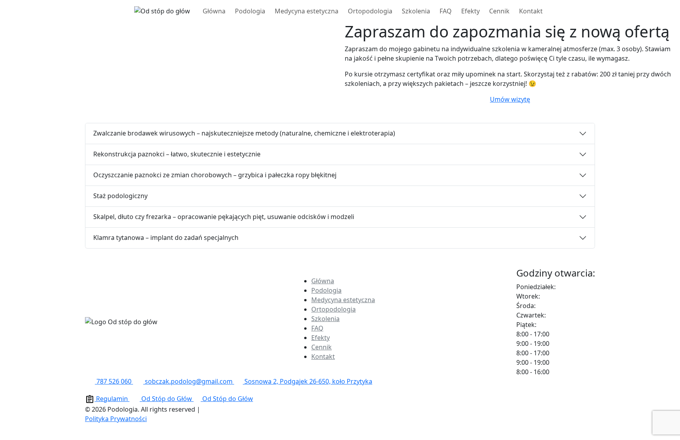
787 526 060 (114, 381)
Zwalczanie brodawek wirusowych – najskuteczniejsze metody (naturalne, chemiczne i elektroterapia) (244, 133)
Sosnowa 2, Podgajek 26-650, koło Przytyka (307, 381)
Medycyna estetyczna (306, 11)
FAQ (446, 11)
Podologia (250, 11)
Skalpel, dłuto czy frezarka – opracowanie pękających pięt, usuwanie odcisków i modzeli (223, 216)
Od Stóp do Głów (167, 398)
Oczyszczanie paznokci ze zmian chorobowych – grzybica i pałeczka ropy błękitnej (214, 175)
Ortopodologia (370, 11)
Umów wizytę (510, 99)
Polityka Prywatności (116, 418)
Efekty (470, 11)
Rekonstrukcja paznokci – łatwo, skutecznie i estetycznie (177, 154)
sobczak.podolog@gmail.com (188, 381)
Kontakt (531, 11)
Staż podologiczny (120, 195)
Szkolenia (416, 11)
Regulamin (111, 398)
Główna (214, 11)
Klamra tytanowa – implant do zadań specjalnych (165, 237)
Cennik (499, 11)
